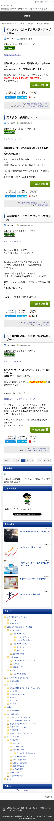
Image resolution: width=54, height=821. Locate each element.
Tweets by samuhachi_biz (27, 790)
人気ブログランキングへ (12, 55)
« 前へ (7, 460)
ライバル (40, 203)
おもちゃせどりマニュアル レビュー (23, 724)
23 (39, 460)
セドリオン (14, 623)
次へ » (46, 460)
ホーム (32, 2)
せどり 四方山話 (13, 737)
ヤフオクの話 (14, 700)
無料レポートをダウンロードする (19, 399)
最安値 (46, 323)
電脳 (28, 104)
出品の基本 (14, 657)
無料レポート (44, 448)
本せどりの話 (18, 743)
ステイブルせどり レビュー (20, 717)
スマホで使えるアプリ (18, 694)
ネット (46, 203)
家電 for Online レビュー (19, 727)
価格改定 (34, 203)
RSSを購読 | (40, 2)
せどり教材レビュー (14, 714)
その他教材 (14, 730)
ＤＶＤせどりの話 (42, 325)
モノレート (14, 697)
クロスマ (13, 620)
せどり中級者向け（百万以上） (18, 678)
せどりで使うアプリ (20, 644)
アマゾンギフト (43, 104)
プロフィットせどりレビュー (20, 721)
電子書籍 (13, 704)
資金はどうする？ (19, 654)
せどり (25, 323)
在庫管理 (16, 664)
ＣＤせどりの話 (42, 450)
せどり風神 (14, 691)
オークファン (21, 647)
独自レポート (32, 450)
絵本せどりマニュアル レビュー (22, 733)
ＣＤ (37, 448)
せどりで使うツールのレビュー (18, 617)
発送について (18, 667)
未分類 (9, 779)
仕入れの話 (14, 740)
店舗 (30, 323)
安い (32, 104)
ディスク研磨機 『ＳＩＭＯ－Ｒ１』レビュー (26, 688)
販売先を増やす (15, 681)
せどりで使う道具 (19, 634)
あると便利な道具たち (24, 640)
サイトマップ (49, 2)
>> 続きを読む (38, 85)
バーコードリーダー (24, 637)
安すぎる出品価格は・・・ (22, 117)
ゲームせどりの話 (19, 760)
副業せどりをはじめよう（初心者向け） (21, 627)
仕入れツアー (14, 773)
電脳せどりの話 (42, 106)
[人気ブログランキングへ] (9, 52)
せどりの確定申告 (19, 674)
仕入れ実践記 (18, 769)
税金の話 (13, 670)
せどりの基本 (14, 630)
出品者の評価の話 (16, 776)
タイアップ (40, 323)
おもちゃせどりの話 (20, 763)
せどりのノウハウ (13, 685)
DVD (34, 323)
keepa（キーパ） (23, 650)
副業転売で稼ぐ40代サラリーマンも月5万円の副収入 (24, 9)
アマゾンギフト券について (27, 106)
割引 (35, 104)
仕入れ (24, 203)
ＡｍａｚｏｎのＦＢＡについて (24, 661)
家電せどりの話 (18, 766)
